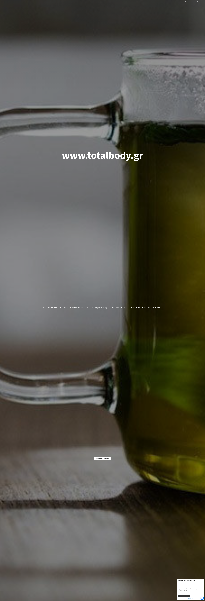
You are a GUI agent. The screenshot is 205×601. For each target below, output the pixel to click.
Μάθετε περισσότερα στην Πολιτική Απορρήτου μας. (186, 592)
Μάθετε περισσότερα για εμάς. (183, 593)
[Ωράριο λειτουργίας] (199, 2)
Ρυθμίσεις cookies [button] (190, 598)
